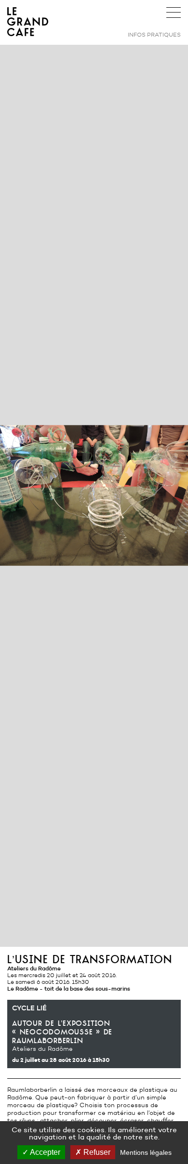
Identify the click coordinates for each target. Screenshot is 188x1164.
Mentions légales (146, 1152)
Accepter (44, 1152)
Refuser (95, 1152)
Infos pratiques (154, 34)
